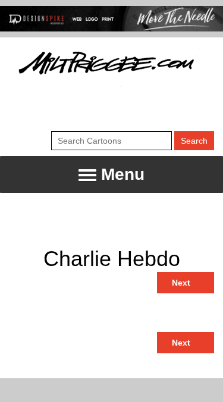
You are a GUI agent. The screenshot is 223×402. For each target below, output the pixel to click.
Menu (120, 174)
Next (182, 282)
